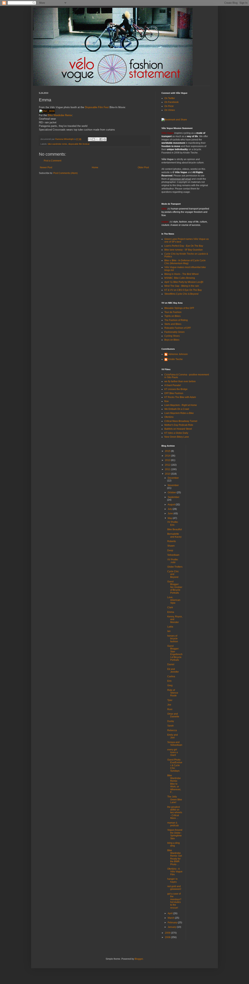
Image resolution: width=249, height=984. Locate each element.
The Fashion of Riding (176, 320)
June (171, 513)
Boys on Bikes (171, 339)
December (173, 478)
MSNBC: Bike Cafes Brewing (179, 278)
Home (95, 167)
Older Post (143, 167)
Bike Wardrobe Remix (60, 115)
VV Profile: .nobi (172, 561)
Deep (170, 550)
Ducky (170, 721)
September (173, 497)
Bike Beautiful (174, 529)
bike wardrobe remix (57, 144)
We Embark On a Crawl (176, 409)
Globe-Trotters (174, 566)
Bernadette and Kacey (174, 535)
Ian (169, 631)
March (171, 918)
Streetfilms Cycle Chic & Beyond (181, 294)
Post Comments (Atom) (65, 173)
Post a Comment (52, 160)
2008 (168, 937)
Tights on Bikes (172, 316)
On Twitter (169, 98)
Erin (169, 681)
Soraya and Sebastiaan (174, 743)
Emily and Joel (172, 736)
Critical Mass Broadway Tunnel (180, 421)
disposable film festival (78, 144)
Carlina (171, 676)
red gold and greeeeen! (174, 887)
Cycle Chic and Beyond (173, 574)
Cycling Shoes (172, 336)
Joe (169, 704)
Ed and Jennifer (173, 670)
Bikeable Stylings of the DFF (179, 308)
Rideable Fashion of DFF (177, 328)
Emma (170, 612)
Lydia (170, 626)
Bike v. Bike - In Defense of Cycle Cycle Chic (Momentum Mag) (185, 262)
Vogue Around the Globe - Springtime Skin (174, 834)
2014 (168, 455)
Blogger (139, 959)
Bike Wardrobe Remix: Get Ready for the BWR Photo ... (174, 857)
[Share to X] (97, 139)
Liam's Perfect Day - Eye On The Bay (183, 245)
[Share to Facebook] (101, 139)
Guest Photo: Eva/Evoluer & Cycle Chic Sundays (174, 765)
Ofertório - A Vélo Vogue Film (174, 871)
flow (166, 401)
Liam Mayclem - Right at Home (180, 405)
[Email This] (90, 139)
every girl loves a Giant (172, 752)
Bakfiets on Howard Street (178, 429)
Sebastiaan (173, 555)
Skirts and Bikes (172, 324)
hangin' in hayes (172, 880)
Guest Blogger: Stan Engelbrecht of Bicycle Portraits (174, 653)
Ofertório (169, 417)
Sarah (170, 725)
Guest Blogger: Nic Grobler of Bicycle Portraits (174, 587)
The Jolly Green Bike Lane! (174, 799)
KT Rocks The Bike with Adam (180, 397)
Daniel (170, 664)
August (172, 504)
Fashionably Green (174, 332)
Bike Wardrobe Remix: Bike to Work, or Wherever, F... (174, 784)
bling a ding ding (173, 844)
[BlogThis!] (94, 139)
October (172, 492)
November (173, 485)
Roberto (171, 541)
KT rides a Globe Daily (176, 433)
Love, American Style (173, 600)
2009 (168, 932)
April (170, 913)
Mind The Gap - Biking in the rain (181, 286)
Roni (169, 709)
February (173, 922)
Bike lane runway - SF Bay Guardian (183, 249)
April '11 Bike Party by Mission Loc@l (183, 282)
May (170, 518)
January (172, 927)
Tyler (169, 700)
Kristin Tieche (175, 359)
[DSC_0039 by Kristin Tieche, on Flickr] (47, 111)
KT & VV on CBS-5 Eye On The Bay (183, 290)
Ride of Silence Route (172, 693)
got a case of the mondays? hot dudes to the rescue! (174, 900)
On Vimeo (169, 110)
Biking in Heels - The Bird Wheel (181, 274)
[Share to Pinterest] (105, 139)
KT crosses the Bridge (176, 389)
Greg (170, 685)
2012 (168, 465)
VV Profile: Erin (172, 523)
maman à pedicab (173, 824)
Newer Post (46, 167)
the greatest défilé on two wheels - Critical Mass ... (174, 813)
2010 (168, 473)
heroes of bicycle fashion (172, 638)
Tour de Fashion (172, 312)
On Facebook (171, 102)
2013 (168, 460)
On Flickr (169, 106)
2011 (168, 469)
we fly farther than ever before (180, 381)
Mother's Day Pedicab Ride (178, 425)
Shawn (171, 545)
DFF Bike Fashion (173, 393)
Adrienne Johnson (178, 354)
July (170, 509)
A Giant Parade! (172, 385)
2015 (168, 451)
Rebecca (172, 730)
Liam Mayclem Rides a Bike (179, 413)
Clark (170, 607)
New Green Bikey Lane (176, 436)
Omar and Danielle (173, 715)
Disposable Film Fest (97, 107)
